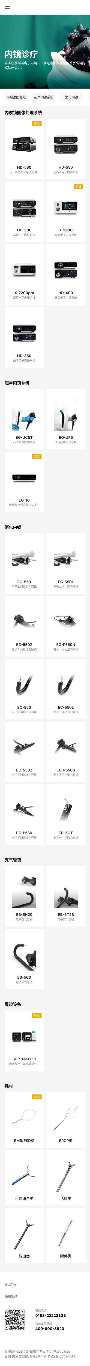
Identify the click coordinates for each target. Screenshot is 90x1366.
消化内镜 (71, 97)
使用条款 (11, 1296)
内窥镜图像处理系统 (16, 98)
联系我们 (11, 1284)
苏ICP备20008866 (58, 1351)
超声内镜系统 (44, 97)
